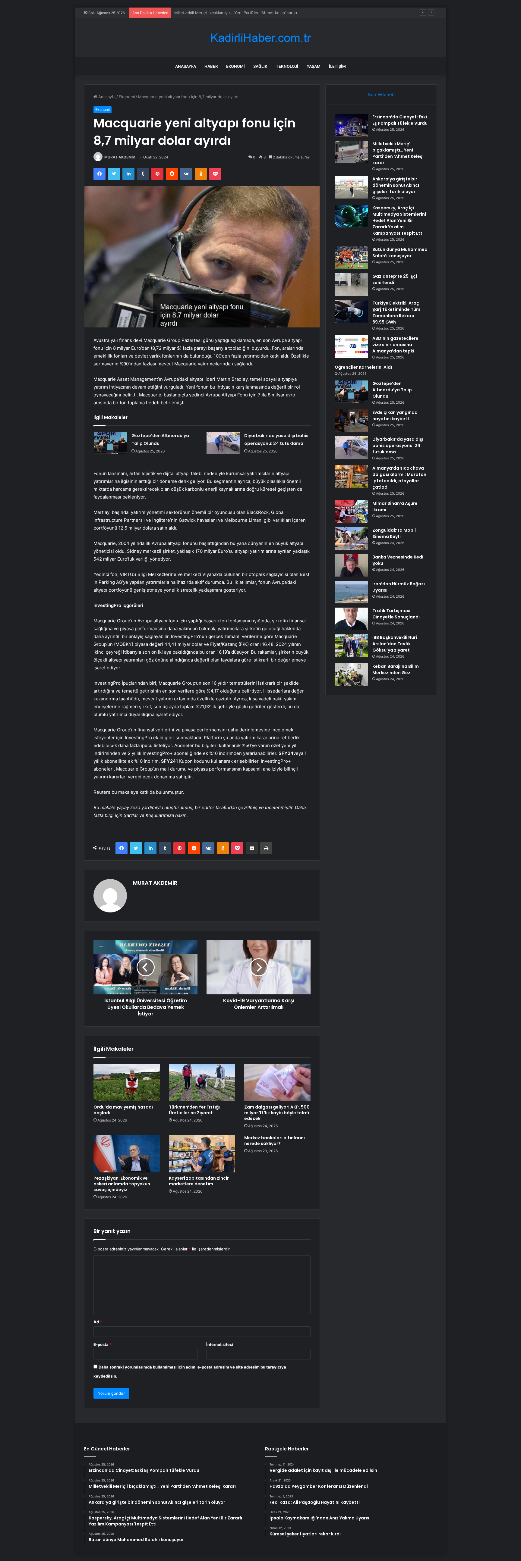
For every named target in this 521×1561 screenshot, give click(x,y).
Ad (97, 1321)
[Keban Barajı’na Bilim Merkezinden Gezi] (351, 674)
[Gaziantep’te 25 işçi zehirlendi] (351, 284)
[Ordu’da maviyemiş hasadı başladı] (126, 1082)
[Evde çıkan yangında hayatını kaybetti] (351, 420)
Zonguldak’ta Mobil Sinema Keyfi (394, 533)
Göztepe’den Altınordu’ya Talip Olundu (392, 389)
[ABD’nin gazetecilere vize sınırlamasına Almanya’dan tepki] (351, 346)
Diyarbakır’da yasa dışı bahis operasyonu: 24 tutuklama (397, 445)
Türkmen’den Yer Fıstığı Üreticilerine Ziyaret (194, 1110)
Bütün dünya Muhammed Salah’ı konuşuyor (400, 252)
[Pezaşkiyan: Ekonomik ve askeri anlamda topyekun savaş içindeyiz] (126, 1153)
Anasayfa (185, 66)
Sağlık (260, 66)
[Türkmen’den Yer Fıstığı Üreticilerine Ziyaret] (202, 1082)
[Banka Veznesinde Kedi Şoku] (351, 565)
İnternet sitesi (219, 1344)
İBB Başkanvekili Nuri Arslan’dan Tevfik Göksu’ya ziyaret (394, 643)
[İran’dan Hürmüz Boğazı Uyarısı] (351, 592)
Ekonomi (235, 66)
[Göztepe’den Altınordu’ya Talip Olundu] (110, 443)
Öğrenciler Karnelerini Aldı (363, 367)
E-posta (102, 1344)
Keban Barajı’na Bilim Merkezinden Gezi (395, 669)
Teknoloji (287, 66)
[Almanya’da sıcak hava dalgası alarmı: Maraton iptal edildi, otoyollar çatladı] (351, 476)
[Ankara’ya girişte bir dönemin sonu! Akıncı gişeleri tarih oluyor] (351, 187)
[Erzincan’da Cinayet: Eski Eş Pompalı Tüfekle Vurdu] (351, 125)
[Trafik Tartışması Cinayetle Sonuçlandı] (351, 619)
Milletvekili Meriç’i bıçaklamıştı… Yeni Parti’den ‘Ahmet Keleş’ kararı (398, 153)
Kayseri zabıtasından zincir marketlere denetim (199, 1181)
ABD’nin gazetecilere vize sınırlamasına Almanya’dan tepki (395, 344)
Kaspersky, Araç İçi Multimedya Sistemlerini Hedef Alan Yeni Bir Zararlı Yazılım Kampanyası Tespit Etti (399, 220)
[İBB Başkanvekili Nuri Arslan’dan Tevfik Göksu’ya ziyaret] (351, 645)
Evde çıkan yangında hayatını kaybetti (395, 415)
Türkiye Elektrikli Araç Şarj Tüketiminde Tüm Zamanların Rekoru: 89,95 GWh (396, 312)
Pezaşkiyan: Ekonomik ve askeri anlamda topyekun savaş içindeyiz (121, 1184)
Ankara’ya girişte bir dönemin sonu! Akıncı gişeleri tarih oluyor (232, 12)
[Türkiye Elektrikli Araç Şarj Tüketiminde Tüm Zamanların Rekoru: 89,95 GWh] (351, 311)
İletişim (337, 66)
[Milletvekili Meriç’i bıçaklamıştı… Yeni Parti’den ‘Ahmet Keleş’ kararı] (351, 152)
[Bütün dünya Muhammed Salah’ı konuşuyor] (351, 257)
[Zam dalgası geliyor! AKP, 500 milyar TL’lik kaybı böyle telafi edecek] (277, 1082)
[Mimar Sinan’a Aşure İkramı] (351, 511)
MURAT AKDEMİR (119, 157)
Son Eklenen (381, 94)
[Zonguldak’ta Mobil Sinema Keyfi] (351, 538)
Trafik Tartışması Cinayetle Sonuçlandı (396, 614)
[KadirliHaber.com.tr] (260, 37)
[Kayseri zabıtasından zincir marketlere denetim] (202, 1153)
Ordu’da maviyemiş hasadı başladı (123, 1110)
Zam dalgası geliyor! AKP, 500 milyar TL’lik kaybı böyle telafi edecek (277, 1112)
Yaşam (313, 66)
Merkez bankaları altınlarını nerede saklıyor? (274, 1141)
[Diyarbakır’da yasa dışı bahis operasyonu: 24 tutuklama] (223, 443)
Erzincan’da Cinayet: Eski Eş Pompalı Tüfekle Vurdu (400, 120)
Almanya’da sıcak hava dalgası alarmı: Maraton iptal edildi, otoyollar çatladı (399, 477)
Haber (211, 66)
